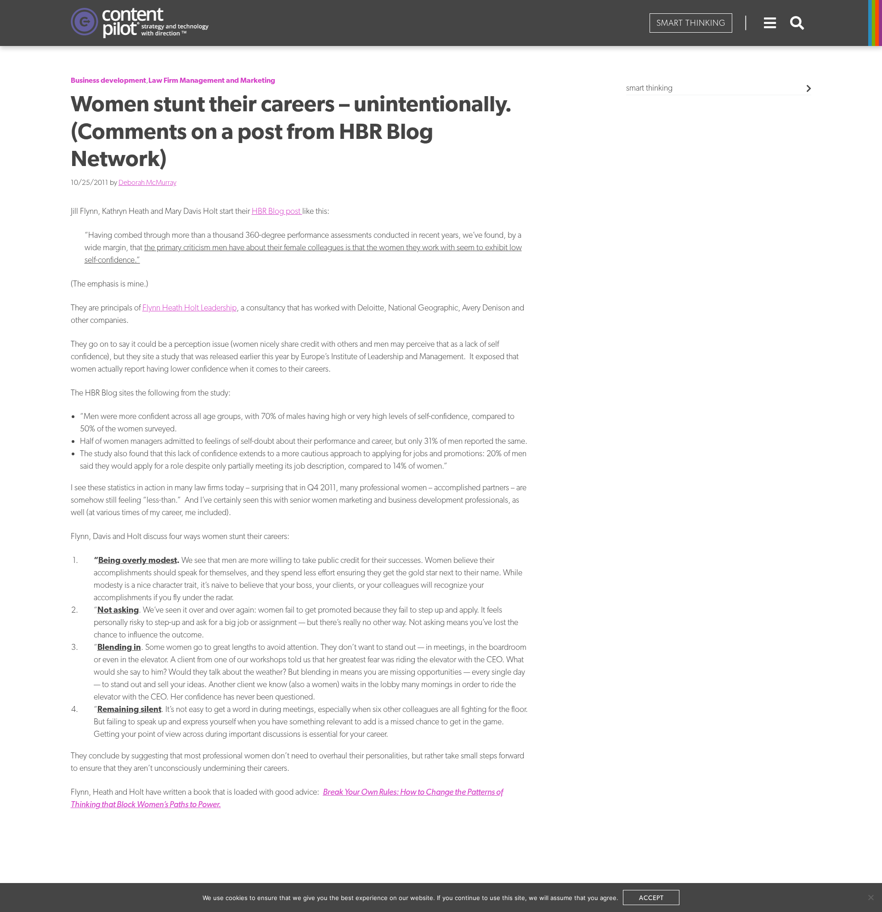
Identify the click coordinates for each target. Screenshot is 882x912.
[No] (870, 897)
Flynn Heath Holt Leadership (189, 307)
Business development (108, 80)
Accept (651, 897)
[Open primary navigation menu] (770, 23)
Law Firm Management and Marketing (211, 80)
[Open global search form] (797, 23)
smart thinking (649, 87)
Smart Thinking (691, 23)
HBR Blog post (277, 211)
